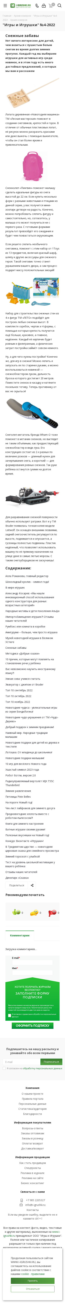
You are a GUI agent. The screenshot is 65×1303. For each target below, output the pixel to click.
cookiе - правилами (33, 1274)
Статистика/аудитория (32, 1108)
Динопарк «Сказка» (17, 877)
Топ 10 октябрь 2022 (18, 696)
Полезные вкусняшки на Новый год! (27, 835)
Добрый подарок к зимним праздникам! (29, 727)
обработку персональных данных (42, 1068)
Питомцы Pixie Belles (18, 796)
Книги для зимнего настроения (24, 823)
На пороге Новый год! (18, 802)
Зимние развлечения (18, 791)
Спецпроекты (32, 1168)
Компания (32, 1088)
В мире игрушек (15, 587)
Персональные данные (32, 1103)
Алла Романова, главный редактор (26, 576)
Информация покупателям (32, 1122)
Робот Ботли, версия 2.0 (20, 775)
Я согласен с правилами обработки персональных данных (34, 1015)
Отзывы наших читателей (21, 872)
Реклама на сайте (33, 1178)
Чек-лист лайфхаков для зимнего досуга (30, 808)
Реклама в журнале (32, 1173)
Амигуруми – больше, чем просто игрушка (31, 632)
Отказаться (33, 1288)
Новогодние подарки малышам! (24, 758)
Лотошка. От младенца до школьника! (28, 752)
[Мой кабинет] (44, 5)
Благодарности (32, 1114)
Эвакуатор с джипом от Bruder (24, 684)
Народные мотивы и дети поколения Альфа (32, 611)
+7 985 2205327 (35, 1200)
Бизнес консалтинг (32, 1183)
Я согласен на (34, 1068)
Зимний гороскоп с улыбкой (22, 856)
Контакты (33, 1210)
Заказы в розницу (32, 1138)
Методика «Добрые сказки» (22, 653)
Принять (33, 1280)
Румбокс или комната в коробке (25, 626)
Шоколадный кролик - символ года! (27, 581)
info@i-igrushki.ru (35, 1205)
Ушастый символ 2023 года (22, 769)
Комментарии (19, 935)
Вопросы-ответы (32, 1128)
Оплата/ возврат (32, 1143)
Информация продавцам (32, 1157)
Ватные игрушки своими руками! (25, 829)
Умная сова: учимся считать (22, 678)
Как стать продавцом (32, 1163)
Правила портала (32, 1098)
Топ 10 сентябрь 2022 (18, 690)
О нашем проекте (32, 1093)
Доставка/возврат (32, 1148)
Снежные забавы (15, 647)
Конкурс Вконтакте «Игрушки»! (24, 841)
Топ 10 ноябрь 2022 (17, 702)
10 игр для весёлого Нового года (25, 764)
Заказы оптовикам (32, 1133)
